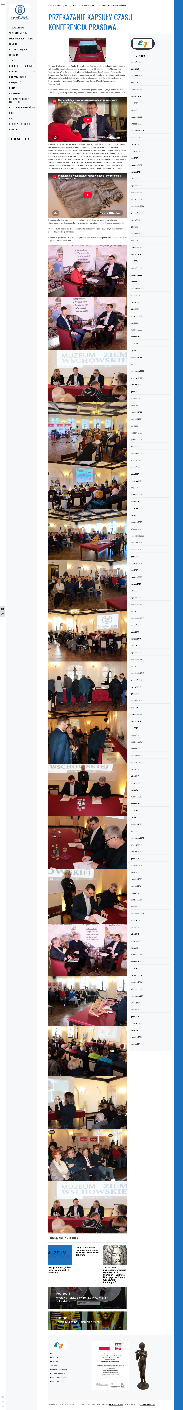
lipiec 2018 (135, 694)
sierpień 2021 (136, 467)
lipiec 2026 (135, 69)
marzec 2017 (136, 804)
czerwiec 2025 (136, 151)
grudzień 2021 (136, 440)
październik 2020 (137, 536)
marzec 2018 (136, 721)
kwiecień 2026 (136, 89)
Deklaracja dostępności (21, 107)
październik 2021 (137, 453)
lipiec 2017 (135, 776)
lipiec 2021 (135, 474)
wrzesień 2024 (136, 213)
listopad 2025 (136, 124)
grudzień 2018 (136, 659)
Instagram (54, 1361)
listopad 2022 (136, 364)
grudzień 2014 (136, 982)
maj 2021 (134, 488)
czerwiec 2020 (136, 563)
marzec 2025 (136, 172)
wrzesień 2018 (136, 680)
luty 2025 (134, 179)
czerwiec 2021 (136, 481)
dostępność (15, 82)
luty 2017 (134, 810)
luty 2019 (134, 646)
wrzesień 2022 (136, 378)
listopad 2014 (136, 989)
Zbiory (12, 60)
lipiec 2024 (135, 227)
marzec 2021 (136, 501)
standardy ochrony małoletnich (19, 101)
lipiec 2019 (135, 632)
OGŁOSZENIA (14, 93)
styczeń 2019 (136, 652)
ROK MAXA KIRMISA (17, 77)
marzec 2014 (136, 1044)
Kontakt (13, 88)
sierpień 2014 (136, 1010)
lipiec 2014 (135, 1016)
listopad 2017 (136, 749)
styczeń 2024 (136, 268)
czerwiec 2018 (136, 701)
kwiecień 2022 (136, 412)
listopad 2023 (136, 282)
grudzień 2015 (136, 900)
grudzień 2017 (136, 742)
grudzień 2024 (136, 192)
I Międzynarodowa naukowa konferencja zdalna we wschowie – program (87, 1251)
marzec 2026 (136, 96)
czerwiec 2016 (136, 865)
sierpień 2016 (136, 852)
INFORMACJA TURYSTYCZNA (21, 38)
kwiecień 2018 (136, 714)
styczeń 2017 (136, 817)
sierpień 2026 (136, 62)
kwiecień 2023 (136, 330)
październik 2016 (137, 838)
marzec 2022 (136, 419)
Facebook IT (55, 1382)
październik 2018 (137, 673)
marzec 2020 (136, 584)
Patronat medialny (57, 1374)
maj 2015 (134, 948)
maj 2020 (134, 570)
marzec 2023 (136, 337)
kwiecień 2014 (136, 1037)
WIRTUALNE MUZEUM (18, 33)
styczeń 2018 (136, 735)
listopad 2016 (136, 831)
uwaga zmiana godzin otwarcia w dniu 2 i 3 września (59, 1270)
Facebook (54, 1357)
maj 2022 (134, 405)
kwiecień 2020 (136, 577)
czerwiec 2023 (136, 316)
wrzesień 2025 (136, 137)
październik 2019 (137, 618)
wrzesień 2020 (136, 543)
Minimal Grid (116, 1405)
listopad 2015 (136, 907)
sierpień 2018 (136, 687)
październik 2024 (137, 206)
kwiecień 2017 (136, 797)
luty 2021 (134, 508)
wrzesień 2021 (136, 460)
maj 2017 (134, 790)
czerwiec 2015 (136, 941)
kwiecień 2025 (136, 165)
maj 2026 (134, 83)
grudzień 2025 (136, 117)
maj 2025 (134, 158)
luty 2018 (134, 728)
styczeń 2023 (136, 350)
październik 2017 (137, 756)
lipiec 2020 (135, 556)
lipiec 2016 (135, 859)
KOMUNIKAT (14, 129)
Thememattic (147, 1405)
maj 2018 (134, 707)
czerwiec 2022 (136, 398)
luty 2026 (134, 103)
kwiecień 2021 (136, 495)
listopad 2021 (136, 446)
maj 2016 (134, 872)
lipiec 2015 (135, 934)
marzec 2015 (136, 962)
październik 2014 (137, 996)
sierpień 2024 (136, 220)
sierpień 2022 (136, 385)
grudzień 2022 (136, 357)
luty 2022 (134, 426)
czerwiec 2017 (136, 783)
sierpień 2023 (136, 302)
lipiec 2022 (135, 392)
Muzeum (13, 44)
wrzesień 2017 (136, 762)
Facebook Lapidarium (58, 1378)
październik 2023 (137, 289)
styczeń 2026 (136, 110)
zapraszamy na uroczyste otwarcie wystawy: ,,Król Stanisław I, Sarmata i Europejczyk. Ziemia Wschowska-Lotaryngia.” (114, 1275)
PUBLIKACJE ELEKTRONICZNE (21, 66)
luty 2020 (134, 591)
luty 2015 (134, 968)
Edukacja (13, 55)
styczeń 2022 (136, 433)
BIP (10, 118)
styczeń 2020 (136, 598)
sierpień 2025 (136, 144)
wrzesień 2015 (136, 920)
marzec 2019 (136, 639)
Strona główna (16, 27)
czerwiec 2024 (136, 234)
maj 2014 (134, 1030)
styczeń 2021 (136, 515)
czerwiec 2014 (136, 1023)
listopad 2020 (136, 529)
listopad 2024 (136, 199)
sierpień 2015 (136, 927)
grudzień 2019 (136, 604)
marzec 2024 (136, 254)
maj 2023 (134, 323)
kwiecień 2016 (136, 879)
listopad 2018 (136, 666)
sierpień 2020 (136, 549)
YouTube (53, 1365)
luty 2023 (134, 343)
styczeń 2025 (136, 186)
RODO (11, 112)
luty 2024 (134, 261)
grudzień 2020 (136, 522)
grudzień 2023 (136, 275)
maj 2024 (134, 240)
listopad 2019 (136, 611)
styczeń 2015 (136, 975)
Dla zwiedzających (18, 49)
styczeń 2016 (136, 893)
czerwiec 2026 (136, 76)
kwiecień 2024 (136, 247)
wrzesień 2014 (136, 1003)
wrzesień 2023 (136, 295)
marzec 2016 (136, 886)
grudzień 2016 (136, 824)
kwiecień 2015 (136, 955)
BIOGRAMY (14, 71)
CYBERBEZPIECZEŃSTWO (19, 123)
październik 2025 (137, 131)
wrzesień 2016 (136, 845)
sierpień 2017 (136, 769)
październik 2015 (137, 913)
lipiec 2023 (135, 309)
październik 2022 (137, 371)
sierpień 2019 (136, 625)
